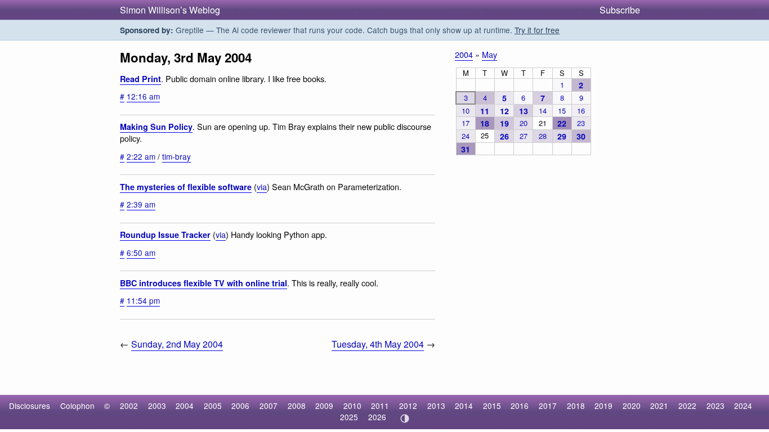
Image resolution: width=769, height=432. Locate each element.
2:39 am (141, 204)
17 (466, 123)
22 (561, 123)
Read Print (140, 78)
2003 (157, 405)
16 (581, 110)
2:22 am (141, 156)
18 (484, 123)
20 (523, 123)
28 (543, 135)
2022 (687, 405)
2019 (603, 405)
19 (504, 123)
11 (484, 110)
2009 (324, 405)
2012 (408, 405)
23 (581, 123)
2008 (297, 405)
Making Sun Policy (156, 126)
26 (504, 136)
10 (466, 110)
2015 (492, 405)
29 (561, 136)
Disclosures (29, 405)
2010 (352, 405)
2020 (632, 405)
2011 (380, 405)
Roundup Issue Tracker (165, 234)
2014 (464, 405)
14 (543, 110)
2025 (349, 416)
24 (466, 135)
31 (465, 149)
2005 (213, 405)
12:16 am (143, 96)
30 (580, 136)
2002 (129, 405)
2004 (464, 54)
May (489, 54)
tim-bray (176, 156)
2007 (269, 405)
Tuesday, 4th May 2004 (378, 344)
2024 (743, 405)
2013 (436, 405)
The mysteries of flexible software (186, 186)
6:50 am (141, 252)
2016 (520, 405)
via (262, 186)
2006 (240, 405)
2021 (659, 405)
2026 (377, 416)
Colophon (77, 405)
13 (523, 110)
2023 (716, 405)
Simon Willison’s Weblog (170, 9)
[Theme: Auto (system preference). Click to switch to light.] (404, 418)
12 (504, 110)
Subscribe (620, 9)
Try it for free (537, 29)
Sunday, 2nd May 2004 (177, 344)
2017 (548, 405)
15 (562, 110)
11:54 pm (143, 300)
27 (523, 135)
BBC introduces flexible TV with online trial (203, 283)
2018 (576, 405)
